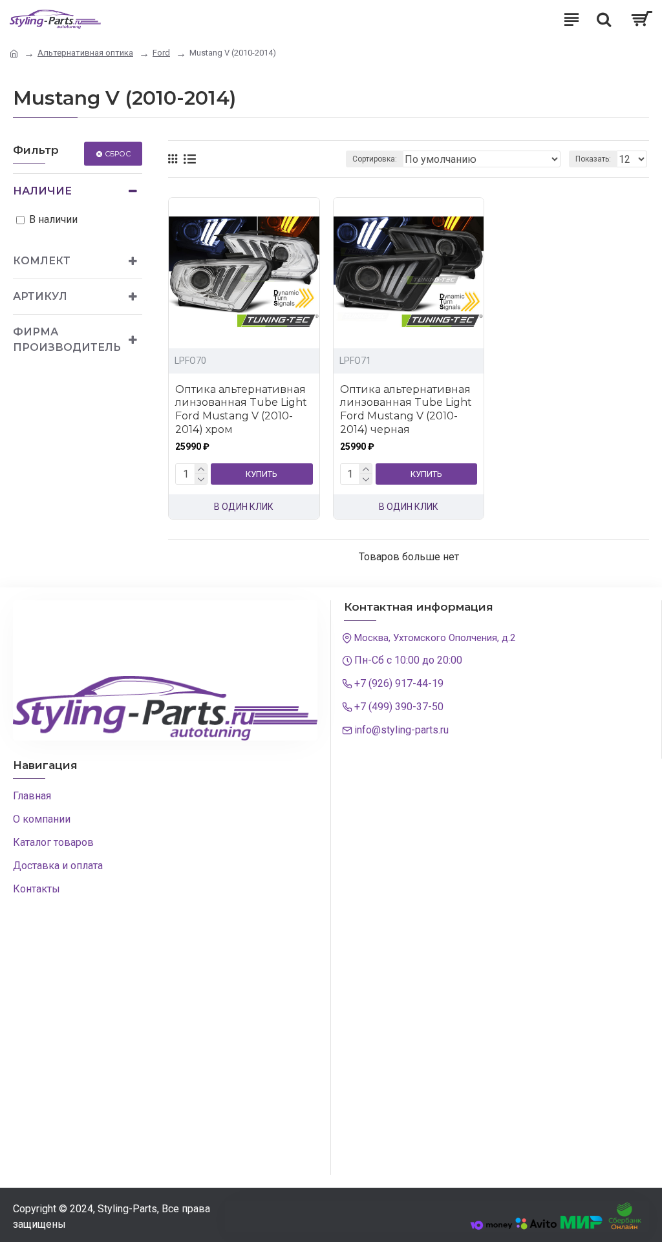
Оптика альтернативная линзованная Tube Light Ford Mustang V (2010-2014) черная (406, 409)
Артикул (40, 296)
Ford (161, 53)
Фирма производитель (67, 339)
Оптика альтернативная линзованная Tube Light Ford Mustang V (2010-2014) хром (241, 409)
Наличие (42, 191)
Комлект (41, 261)
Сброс (118, 153)
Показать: (593, 158)
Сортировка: (374, 158)
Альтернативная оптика (85, 53)
